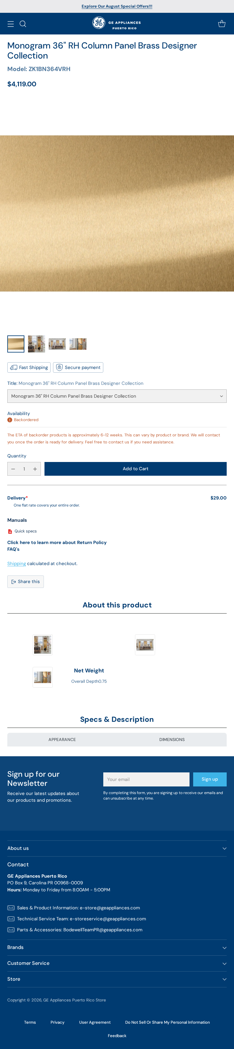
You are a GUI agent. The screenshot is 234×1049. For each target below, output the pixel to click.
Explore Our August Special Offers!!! (117, 6)
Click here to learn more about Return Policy (57, 542)
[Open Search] (22, 23)
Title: (75, 383)
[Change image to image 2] (36, 344)
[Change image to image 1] (15, 344)
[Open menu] (10, 23)
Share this (29, 581)
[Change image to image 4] (78, 344)
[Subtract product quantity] (13, 468)
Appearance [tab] (62, 739)
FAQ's (13, 549)
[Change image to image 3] (57, 344)
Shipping (16, 563)
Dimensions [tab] (172, 739)
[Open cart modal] (221, 23)
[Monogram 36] (117, 213)
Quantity (16, 456)
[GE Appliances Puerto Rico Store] (117, 23)
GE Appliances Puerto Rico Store (74, 1000)
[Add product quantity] (35, 468)
